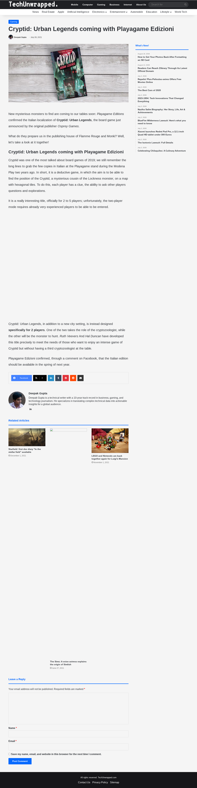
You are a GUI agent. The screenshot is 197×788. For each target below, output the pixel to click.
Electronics (98, 12)
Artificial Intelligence (78, 12)
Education (151, 12)
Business (114, 4)
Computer (87, 4)
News (35, 12)
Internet (128, 4)
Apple (61, 12)
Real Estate (48, 12)
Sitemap (114, 782)
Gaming (101, 4)
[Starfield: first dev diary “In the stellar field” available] (26, 437)
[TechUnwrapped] (33, 4)
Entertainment (117, 12)
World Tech (181, 12)
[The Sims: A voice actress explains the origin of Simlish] (68, 543)
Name (12, 728)
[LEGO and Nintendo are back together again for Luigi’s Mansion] (110, 440)
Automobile (137, 12)
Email (12, 741)
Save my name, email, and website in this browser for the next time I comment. (56, 754)
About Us (141, 4)
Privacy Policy (100, 782)
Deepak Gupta (20, 37)
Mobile (74, 4)
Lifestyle (164, 12)
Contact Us (84, 782)
